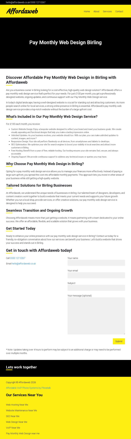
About (96, 11)
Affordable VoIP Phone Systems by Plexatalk (28, 388)
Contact (119, 11)
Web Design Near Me (16, 422)
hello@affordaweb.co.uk (18, 2)
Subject (71, 283)
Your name (73, 258)
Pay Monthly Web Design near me (23, 433)
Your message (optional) (80, 295)
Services (107, 11)
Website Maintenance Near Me (21, 410)
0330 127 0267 (37, 2)
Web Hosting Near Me (17, 404)
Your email (73, 270)
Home (87, 11)
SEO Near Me (12, 416)
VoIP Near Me (13, 427)
